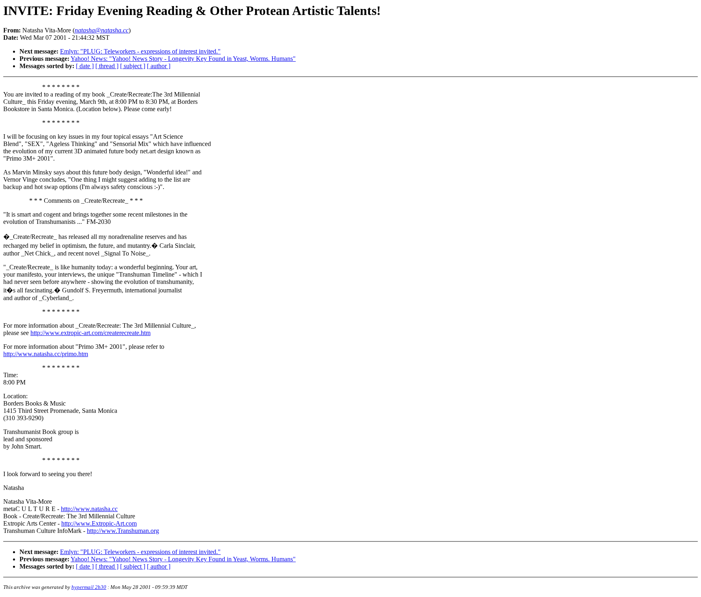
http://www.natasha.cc (89, 508)
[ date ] (85, 65)
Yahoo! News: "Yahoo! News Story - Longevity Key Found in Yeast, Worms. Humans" (183, 58)
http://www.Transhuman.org (123, 530)
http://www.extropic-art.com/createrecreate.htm (90, 332)
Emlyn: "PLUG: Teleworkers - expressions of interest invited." (140, 51)
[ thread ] (106, 65)
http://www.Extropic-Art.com (99, 523)
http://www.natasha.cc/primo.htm (45, 353)
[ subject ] (132, 65)
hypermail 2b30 (88, 587)
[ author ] (158, 65)
